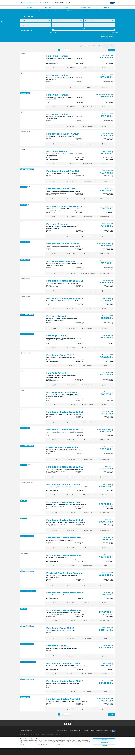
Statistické (44, 745)
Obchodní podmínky (62, 730)
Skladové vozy (70, 11)
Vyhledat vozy (107, 37)
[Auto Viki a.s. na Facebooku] (67, 2)
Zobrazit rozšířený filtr (26, 30)
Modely (27, 11)
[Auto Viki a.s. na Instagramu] (70, 2)
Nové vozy (29, 7)
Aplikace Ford (106, 11)
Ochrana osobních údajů (75, 730)
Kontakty (106, 7)
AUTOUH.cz (73, 722)
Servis (66, 7)
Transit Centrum (85, 7)
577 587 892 (45, 2)
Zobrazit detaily (79, 745)
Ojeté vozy (48, 7)
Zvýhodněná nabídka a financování (48, 11)
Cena (83, 28)
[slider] (53, 30)
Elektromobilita (89, 11)
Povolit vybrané (104, 742)
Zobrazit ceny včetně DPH (88, 46)
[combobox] (35, 20)
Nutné (24, 745)
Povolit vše (104, 739)
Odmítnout (104, 745)
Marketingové (62, 745)
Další (111, 50)
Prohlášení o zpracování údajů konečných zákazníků (96, 730)
